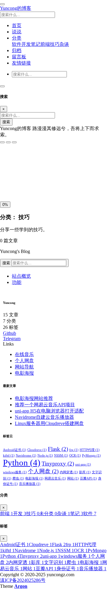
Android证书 (14, 449)
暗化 (33, 185)
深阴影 (24, 172)
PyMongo (91, 455)
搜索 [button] (6, 263)
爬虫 (18, 478)
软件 (16, 44)
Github (9, 333)
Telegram (12, 338)
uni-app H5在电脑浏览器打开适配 (49, 410)
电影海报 (24, 373)
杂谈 (64, 44)
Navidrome (26, 455)
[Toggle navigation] (2, 86)
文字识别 (55, 562)
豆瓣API (88, 478)
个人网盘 (24, 360)
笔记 (35, 44)
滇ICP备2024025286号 (22, 580)
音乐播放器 (29, 483)
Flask (58, 449)
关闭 (6, 185)
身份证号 (67, 568)
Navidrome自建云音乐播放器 (44, 417)
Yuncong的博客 (15, 8)
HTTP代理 (90, 449)
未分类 (48, 513)
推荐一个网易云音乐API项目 (45, 404)
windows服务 (15, 472)
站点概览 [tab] (21, 276)
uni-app (83, 464)
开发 (26, 44)
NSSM (61, 455)
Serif (29, 159)
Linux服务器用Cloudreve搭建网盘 (49, 423)
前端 (45, 44)
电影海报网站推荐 (34, 398)
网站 (73, 478)
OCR (75, 455)
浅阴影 (8, 172)
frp (73, 449)
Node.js (45, 455)
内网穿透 (69, 472)
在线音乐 (24, 354)
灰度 (47, 185)
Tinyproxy (58, 463)
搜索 (6, 122)
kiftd (9, 455)
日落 (20, 185)
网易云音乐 (55, 478)
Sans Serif (11, 159)
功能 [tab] (16, 282)
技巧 (54, 44)
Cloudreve (37, 449)
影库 (85, 472)
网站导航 (24, 366)
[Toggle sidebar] (2, 4)
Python (21, 462)
